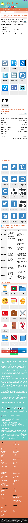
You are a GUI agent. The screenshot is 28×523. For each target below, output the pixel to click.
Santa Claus (14, 306)
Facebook (14, 349)
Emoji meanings (7, 9)
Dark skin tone (16, 503)
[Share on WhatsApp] (15, 7)
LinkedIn (23, 351)
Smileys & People (16, 442)
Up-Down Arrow (14, 221)
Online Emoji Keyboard (17, 372)
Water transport (16, 480)
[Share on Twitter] (10, 7)
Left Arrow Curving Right (5, 197)
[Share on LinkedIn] (14, 7)
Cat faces (15, 452)
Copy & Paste (6, 31)
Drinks (2, 514)
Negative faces (16, 447)
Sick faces (15, 448)
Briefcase (14, 318)
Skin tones (15, 495)
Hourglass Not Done (5, 293)
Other (2, 500)
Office (2, 458)
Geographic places (16, 473)
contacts (16, 0)
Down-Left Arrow (5, 209)
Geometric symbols (5, 485)
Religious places (16, 476)
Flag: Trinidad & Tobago (14, 344)
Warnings (3, 473)
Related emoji (18, 33)
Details (17, 31)
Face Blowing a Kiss (5, 306)
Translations (6, 33)
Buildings (14, 474)
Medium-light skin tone (17, 498)
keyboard (19, 5)
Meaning (5, 29)
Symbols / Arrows (22, 120)
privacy (20, 0)
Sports (14, 510)
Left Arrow (14, 184)
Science (2, 462)
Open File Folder (23, 293)
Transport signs (4, 472)
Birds (2, 491)
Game (14, 511)
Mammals (3, 490)
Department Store (5, 343)
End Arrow (23, 209)
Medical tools (4, 463)
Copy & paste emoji (17, 9)
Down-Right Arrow (5, 221)
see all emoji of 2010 (21, 138)
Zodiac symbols (4, 477)
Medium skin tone (16, 500)
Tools (2, 460)
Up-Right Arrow (14, 172)
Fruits (2, 507)
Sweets (2, 513)
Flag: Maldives (14, 293)
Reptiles (2, 494)
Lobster (22, 330)
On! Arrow (22, 196)
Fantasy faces (16, 451)
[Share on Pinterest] (13, 7)
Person (14, 455)
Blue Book (23, 343)
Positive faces (16, 444)
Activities (14, 460)
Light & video (3, 451)
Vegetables (3, 508)
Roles (14, 449)
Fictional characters (17, 458)
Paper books (3, 452)
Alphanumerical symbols (4, 484)
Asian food (3, 511)
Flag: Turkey (5, 318)
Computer (3, 449)
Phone (2, 448)
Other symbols (4, 480)
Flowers (2, 498)
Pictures (17, 29)
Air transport (15, 481)
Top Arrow (14, 196)
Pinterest (15, 351)
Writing (2, 456)
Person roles (15, 456)
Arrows (2, 474)
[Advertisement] (14, 48)
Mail (2, 455)
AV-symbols (3, 479)
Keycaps (3, 481)
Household (3, 464)
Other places (15, 477)
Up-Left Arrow (5, 184)
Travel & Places (16, 470)
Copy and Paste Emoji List (15, 370)
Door (14, 330)
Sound (2, 444)
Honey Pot (23, 306)
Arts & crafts (15, 513)
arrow (25, 122)
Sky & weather (16, 485)
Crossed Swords (23, 318)
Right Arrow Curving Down (14, 209)
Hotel (14, 483)
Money (2, 454)
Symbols (3, 470)
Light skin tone (16, 497)
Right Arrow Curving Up (22, 222)
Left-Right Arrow (5, 172)
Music (2, 445)
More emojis (6, 36)
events (14, 507)
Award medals (15, 508)
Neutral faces (15, 445)
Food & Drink (4, 505)
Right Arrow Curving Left (22, 185)
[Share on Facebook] (8, 7)
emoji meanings (8, 5)
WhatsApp (14, 353)
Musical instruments (5, 447)
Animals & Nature (4, 488)
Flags (14, 488)
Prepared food (4, 510)
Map (13, 472)
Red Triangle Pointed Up (5, 331)
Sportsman (15, 462)
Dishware (3, 515)
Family (14, 463)
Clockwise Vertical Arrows (22, 172)
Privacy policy (20, 521)
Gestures (14, 459)
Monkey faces (16, 454)
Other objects (4, 466)
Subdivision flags (16, 491)
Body (14, 464)
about (12, 0)
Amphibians (3, 493)
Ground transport (16, 479)
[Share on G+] (11, 7)
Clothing (14, 467)
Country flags (15, 490)
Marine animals (4, 495)
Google (13, 68)
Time (14, 484)
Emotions (14, 466)
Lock (2, 459)
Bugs (2, 497)
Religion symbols (4, 476)
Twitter (22, 80)
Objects (2, 442)
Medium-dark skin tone (17, 501)
